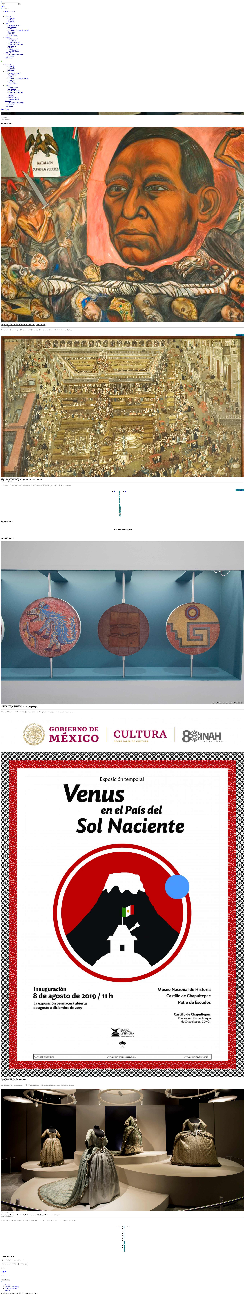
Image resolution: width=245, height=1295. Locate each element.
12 (120, 510)
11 (120, 509)
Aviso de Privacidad (11, 1288)
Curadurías (11, 18)
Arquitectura (12, 40)
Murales (10, 47)
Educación (8, 53)
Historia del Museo (14, 42)
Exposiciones (12, 27)
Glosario (11, 56)
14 (120, 514)
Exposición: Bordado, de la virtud (18, 30)
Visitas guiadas (12, 35)
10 (120, 507)
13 (120, 512)
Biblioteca (11, 32)
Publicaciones (9, 58)
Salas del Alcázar (13, 51)
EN (8, 8)
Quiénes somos (13, 39)
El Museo (7, 37)
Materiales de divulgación (16, 54)
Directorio (8, 1285)
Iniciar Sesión (10, 11)
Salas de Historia (13, 49)
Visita (6, 23)
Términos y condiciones (12, 1286)
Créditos (7, 1290)
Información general (14, 25)
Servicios (11, 34)
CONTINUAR (23, 1264)
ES (4, 8)
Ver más (239, 335)
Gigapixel (11, 21)
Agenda (10, 28)
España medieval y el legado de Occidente (21, 479)
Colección (8, 16)
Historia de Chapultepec (15, 44)
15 (120, 515)
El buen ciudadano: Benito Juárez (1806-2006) (23, 324)
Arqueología (12, 46)
